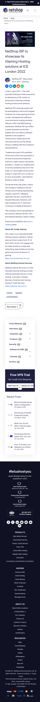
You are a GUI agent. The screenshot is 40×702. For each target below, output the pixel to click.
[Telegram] (26, 522)
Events (20, 660)
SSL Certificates (20, 590)
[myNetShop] (28, 10)
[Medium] (20, 525)
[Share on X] (10, 86)
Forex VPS (20, 547)
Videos (20, 653)
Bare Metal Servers (20, 536)
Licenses (20, 586)
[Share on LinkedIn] (14, 86)
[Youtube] (31, 522)
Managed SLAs (20, 597)
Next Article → (12, 307)
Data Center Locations (20, 608)
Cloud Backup (20, 579)
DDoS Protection (20, 583)
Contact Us (20, 618)
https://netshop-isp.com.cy (16, 286)
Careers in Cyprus (20, 622)
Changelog (20, 667)
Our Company (20, 615)
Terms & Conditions (23, 674)
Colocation (20, 557)
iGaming (25, 82)
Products (15, 339)
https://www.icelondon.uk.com (17, 258)
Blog (20, 642)
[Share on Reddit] (18, 86)
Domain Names (20, 593)
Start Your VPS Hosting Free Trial (21, 386)
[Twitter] (13, 522)
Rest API (20, 663)
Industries (16, 334)
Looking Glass (19, 611)
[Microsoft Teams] (22, 522)
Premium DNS (20, 572)
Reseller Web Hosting (20, 554)
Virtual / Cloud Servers (20, 543)
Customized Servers (20, 540)
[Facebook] (9, 522)
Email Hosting (20, 576)
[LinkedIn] (18, 522)
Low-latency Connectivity (20, 561)
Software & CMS (18, 349)
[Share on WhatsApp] (22, 86)
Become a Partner (20, 626)
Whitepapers (20, 656)
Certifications (20, 633)
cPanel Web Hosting (20, 550)
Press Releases (20, 646)
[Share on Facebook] (7, 86)
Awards (20, 629)
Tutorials (15, 356)
